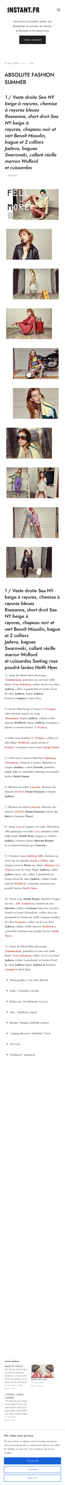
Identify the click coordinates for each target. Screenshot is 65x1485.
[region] (32, 1457)
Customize (32, 1469)
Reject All (32, 1478)
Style (31, 63)
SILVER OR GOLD (39, 1379)
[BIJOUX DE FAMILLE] (18, 1377)
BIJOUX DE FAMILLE (14, 1366)
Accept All (32, 1460)
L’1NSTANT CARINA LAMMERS (14, 1396)
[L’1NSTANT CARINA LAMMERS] (18, 1407)
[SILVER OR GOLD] (42, 1371)
